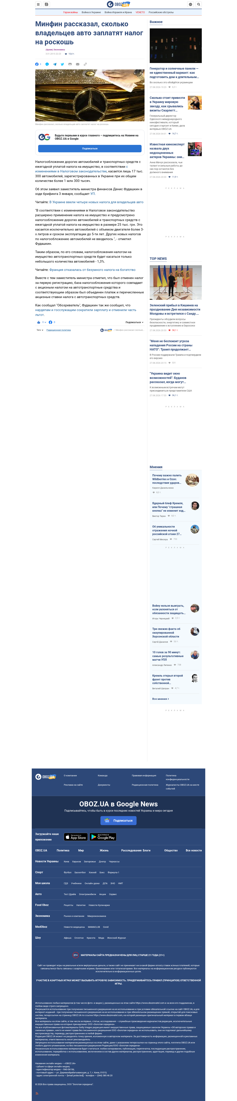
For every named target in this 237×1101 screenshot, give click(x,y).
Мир (81, 850)
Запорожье (90, 861)
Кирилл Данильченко (163, 488)
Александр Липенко (162, 665)
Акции (102, 894)
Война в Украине (91, 12)
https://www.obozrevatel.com (150, 1003)
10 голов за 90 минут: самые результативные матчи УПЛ (168, 656)
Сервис (113, 894)
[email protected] (75, 1075)
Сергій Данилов (160, 642)
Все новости (194, 850)
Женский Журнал (116, 938)
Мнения (156, 467)
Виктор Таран (159, 516)
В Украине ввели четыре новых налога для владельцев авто (96, 202)
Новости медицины (74, 927)
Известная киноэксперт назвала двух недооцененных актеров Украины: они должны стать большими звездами (167, 150)
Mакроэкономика (96, 916)
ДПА (105, 883)
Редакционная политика (58, 330)
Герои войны (70, 12)
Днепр (102, 861)
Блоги (146, 850)
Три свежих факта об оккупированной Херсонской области (166, 632)
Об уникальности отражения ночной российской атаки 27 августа (166, 530)
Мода (101, 938)
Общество (171, 850)
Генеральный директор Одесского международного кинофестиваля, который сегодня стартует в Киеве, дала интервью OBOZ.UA (167, 122)
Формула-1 (113, 872)
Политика (63, 850)
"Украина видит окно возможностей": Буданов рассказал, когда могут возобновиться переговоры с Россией (171, 378)
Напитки (81, 905)
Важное (156, 22)
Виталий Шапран (160, 688)
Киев (66, 861)
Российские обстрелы (161, 12)
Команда (102, 775)
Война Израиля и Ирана (118, 12)
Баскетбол (80, 872)
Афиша (67, 938)
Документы (104, 785)
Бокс (102, 872)
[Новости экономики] (106, 331)
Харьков (76, 861)
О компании (70, 775)
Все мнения (159, 698)
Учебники (76, 883)
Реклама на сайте (73, 785)
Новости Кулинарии (99, 905)
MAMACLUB (94, 927)
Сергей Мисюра (160, 539)
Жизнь (104, 850)
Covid (105, 927)
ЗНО (113, 883)
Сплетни (79, 938)
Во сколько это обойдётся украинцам (171, 82)
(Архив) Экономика (55, 49)
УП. (93, 194)
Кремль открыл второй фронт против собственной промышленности (167, 679)
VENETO (140, 12)
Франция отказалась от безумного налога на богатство (92, 270)
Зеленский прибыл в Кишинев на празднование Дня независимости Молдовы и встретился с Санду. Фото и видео (175, 309)
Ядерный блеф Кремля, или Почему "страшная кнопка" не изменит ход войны (167, 507)
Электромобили (87, 894)
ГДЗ (66, 883)
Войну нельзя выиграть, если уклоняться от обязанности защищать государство (168, 609)
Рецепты (68, 905)
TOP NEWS (158, 259)
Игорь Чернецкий (161, 618)
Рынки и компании (74, 916)
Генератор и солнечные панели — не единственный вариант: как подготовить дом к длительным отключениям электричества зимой (174, 73)
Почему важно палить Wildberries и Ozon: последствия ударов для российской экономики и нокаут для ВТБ (167, 479)
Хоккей (92, 872)
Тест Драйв (70, 894)
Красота (91, 938)
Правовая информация (144, 775)
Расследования (131, 850)
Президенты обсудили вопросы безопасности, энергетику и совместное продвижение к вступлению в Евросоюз (172, 322)
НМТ (120, 883)
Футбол (67, 872)
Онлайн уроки (92, 883)
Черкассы (114, 861)
